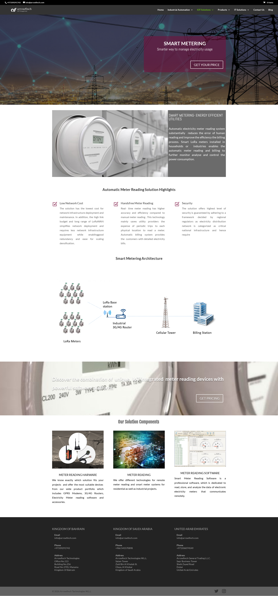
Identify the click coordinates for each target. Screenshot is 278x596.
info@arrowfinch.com (65, 538)
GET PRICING (210, 398)
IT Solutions (240, 10)
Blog (270, 10)
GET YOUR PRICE (207, 65)
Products (222, 10)
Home (161, 10)
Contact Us (258, 10)
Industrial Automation (179, 10)
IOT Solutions (204, 10)
